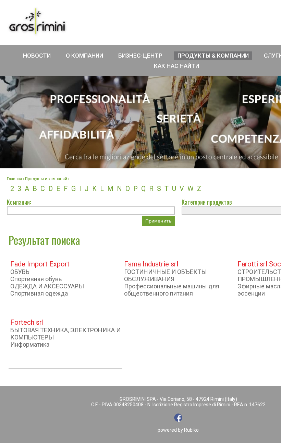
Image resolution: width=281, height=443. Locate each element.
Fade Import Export (40, 264)
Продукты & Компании (213, 55)
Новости (37, 55)
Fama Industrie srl (151, 264)
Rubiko (191, 430)
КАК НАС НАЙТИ (176, 65)
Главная (14, 179)
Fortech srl (27, 322)
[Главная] (37, 22)
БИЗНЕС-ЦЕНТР (140, 55)
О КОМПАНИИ (84, 55)
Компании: (19, 201)
